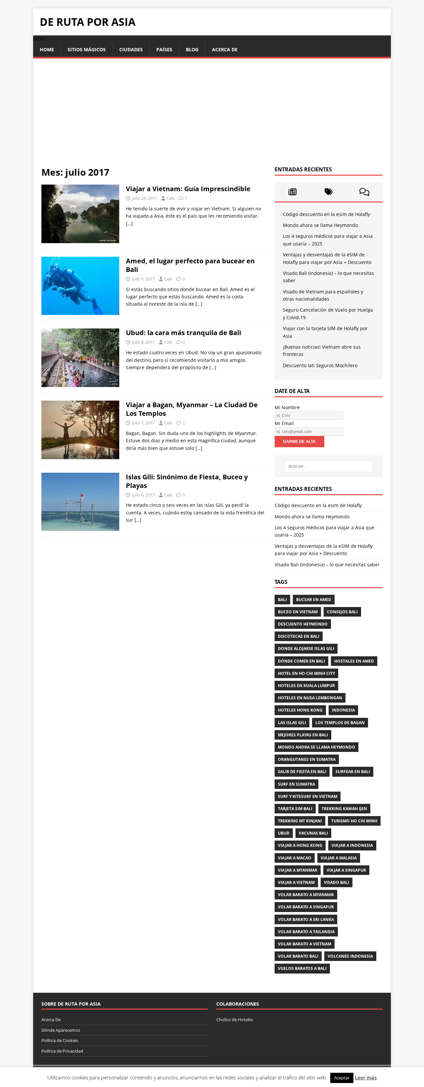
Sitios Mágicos (87, 49)
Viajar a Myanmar (297, 870)
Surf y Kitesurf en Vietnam (307, 796)
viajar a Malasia (339, 858)
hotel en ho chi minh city (306, 673)
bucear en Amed (313, 599)
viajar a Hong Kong (300, 845)
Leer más (366, 1077)
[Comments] (364, 191)
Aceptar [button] (341, 1078)
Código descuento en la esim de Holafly (326, 214)
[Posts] (293, 191)
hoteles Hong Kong (300, 710)
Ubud (284, 833)
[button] (40, 39)
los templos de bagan (340, 722)
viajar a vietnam (296, 882)
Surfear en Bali (353, 771)
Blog (192, 49)
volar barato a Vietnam (304, 944)
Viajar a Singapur (346, 870)
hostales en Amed (354, 661)
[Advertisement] (212, 116)
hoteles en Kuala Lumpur (306, 685)
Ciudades (131, 49)
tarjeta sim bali (295, 808)
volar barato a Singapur (306, 907)
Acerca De (225, 49)
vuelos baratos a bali (302, 968)
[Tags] (328, 191)
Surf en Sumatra (296, 784)
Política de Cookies (59, 1040)
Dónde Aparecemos (60, 1030)
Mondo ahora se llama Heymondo (320, 225)
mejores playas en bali (303, 735)
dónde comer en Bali (301, 661)
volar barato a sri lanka (306, 919)
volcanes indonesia (350, 956)
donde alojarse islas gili (306, 648)
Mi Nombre (287, 407)
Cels (171, 198)
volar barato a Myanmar (306, 894)
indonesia (343, 710)
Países (164, 49)
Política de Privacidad (62, 1051)
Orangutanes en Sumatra (307, 759)
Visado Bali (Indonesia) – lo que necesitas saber (327, 564)
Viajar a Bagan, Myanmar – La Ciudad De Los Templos (192, 409)
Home (47, 49)
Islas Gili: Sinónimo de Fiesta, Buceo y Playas (187, 481)
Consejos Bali (342, 612)
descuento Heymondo (303, 624)
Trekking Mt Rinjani (300, 821)
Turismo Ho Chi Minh (354, 821)
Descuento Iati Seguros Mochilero (320, 365)
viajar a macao (294, 858)
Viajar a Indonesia (352, 845)
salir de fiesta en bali (302, 771)
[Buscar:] (328, 466)
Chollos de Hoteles (234, 1019)
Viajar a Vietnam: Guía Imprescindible (188, 188)
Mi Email (284, 423)
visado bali (336, 882)
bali (282, 599)
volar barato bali (298, 956)
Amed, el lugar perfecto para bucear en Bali (190, 265)
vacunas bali (313, 833)
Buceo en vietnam (298, 612)
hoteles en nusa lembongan (310, 698)
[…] (129, 223)
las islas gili (292, 722)
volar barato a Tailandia (306, 932)
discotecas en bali (298, 636)
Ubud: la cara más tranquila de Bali (183, 332)
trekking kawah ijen (344, 808)
